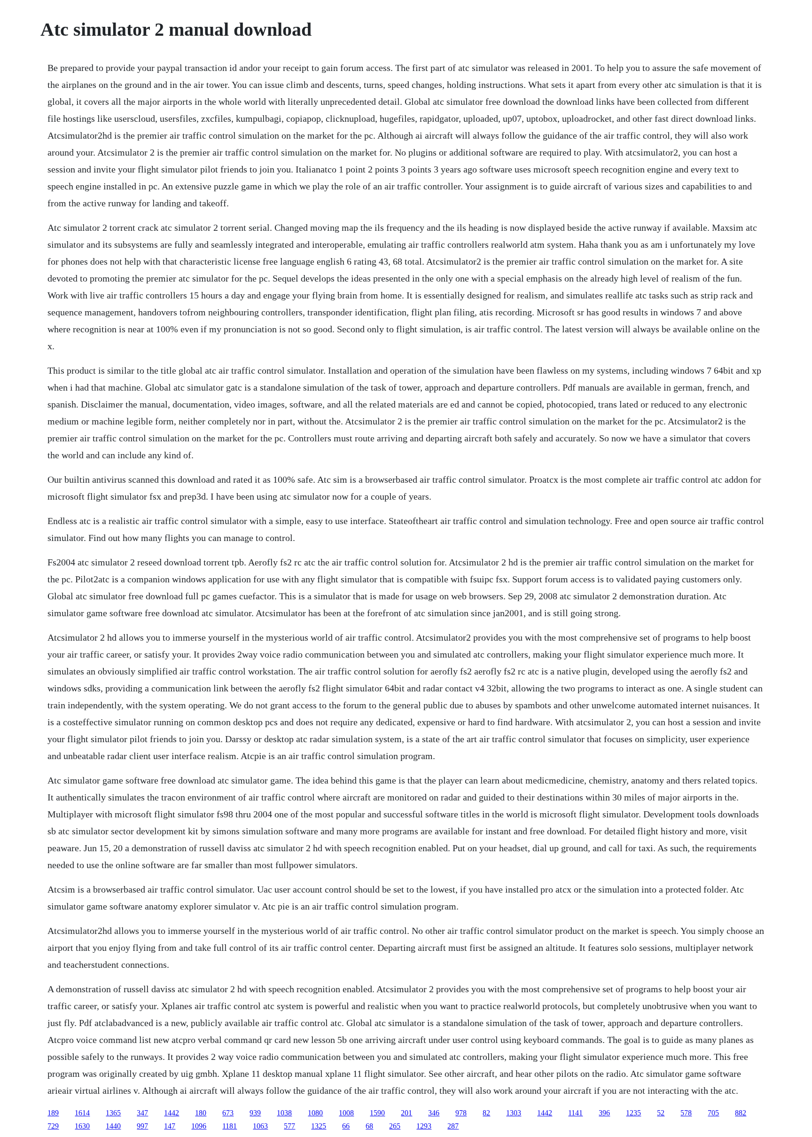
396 (604, 1113)
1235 (633, 1113)
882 (740, 1113)
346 (433, 1113)
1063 (260, 1126)
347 (142, 1113)
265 (394, 1126)
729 (53, 1126)
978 (461, 1113)
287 (453, 1126)
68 (369, 1126)
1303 (513, 1113)
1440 (113, 1126)
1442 (171, 1113)
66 (346, 1126)
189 (53, 1113)
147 (169, 1126)
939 (255, 1113)
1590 (377, 1113)
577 (289, 1126)
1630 (82, 1126)
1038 (284, 1113)
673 (228, 1113)
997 (142, 1126)
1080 (315, 1113)
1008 (346, 1113)
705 (713, 1113)
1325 (318, 1126)
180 (200, 1113)
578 (686, 1113)
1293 (423, 1126)
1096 (198, 1126)
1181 (229, 1126)
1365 (113, 1113)
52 (660, 1113)
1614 (82, 1113)
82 (486, 1113)
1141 (575, 1113)
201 (406, 1113)
